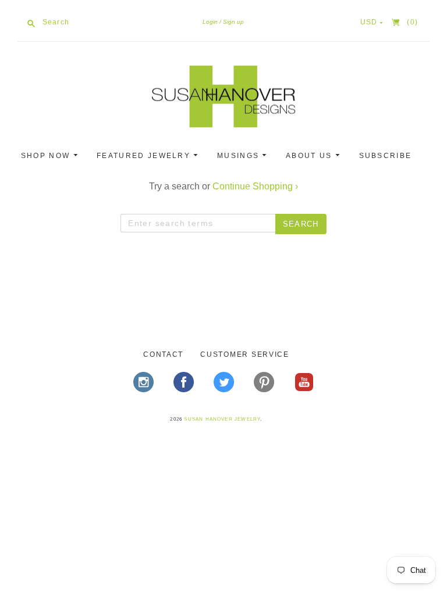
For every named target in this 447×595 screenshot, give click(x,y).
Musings (239, 155)
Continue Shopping (255, 186)
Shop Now (47, 155)
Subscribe (385, 155)
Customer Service (244, 354)
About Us (310, 155)
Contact (163, 354)
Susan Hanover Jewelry (222, 419)
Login (210, 22)
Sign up (233, 22)
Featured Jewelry (145, 155)
